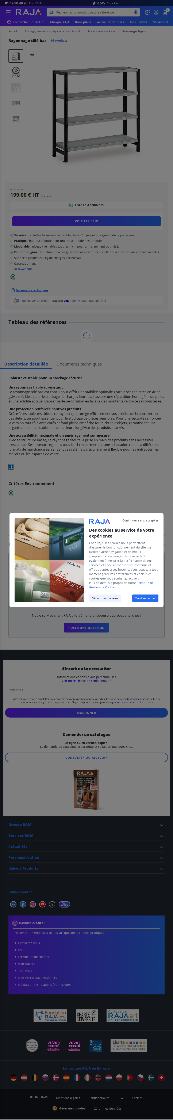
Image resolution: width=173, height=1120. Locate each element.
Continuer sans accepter (140, 520)
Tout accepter (145, 598)
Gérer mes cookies (105, 598)
